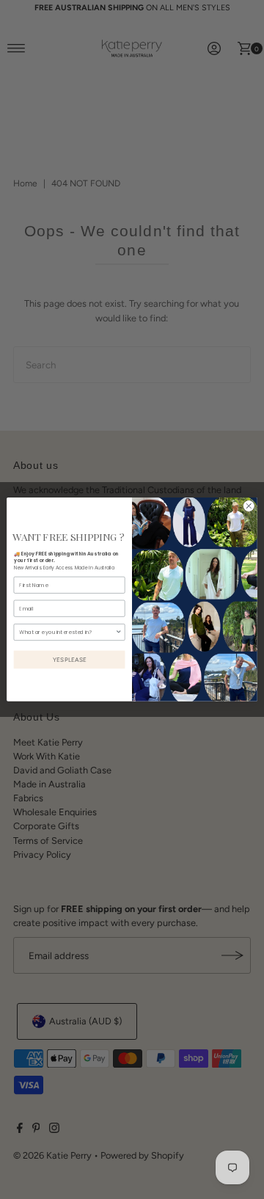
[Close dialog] (248, 506)
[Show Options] (118, 632)
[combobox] (67, 632)
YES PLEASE (70, 659)
